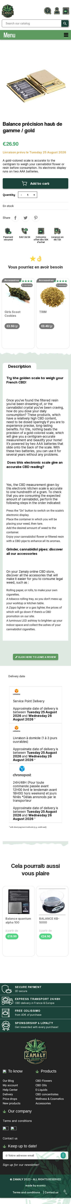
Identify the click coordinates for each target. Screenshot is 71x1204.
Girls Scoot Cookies (13, 313)
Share (15, 217)
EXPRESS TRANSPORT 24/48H (37, 999)
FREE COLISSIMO (27, 1010)
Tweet (25, 217)
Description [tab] (19, 366)
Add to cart (39, 183)
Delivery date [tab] (16, 676)
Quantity (9, 194)
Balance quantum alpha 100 (18, 920)
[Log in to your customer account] (57, 11)
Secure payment (28, 987)
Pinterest (35, 217)
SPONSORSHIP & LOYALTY (34, 1023)
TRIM (43, 312)
